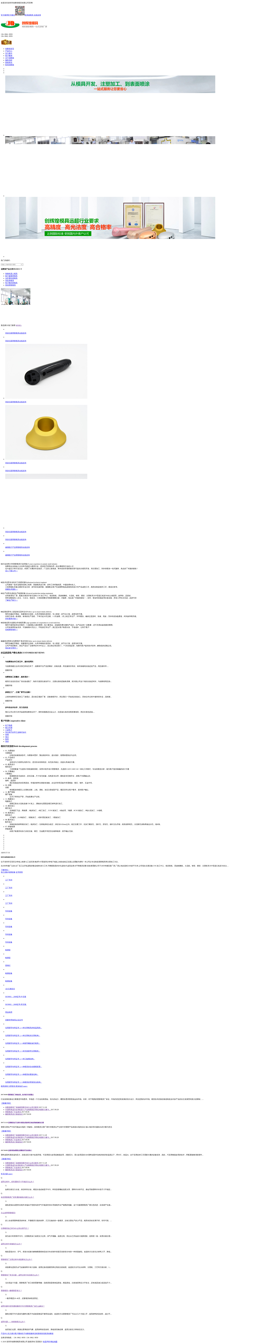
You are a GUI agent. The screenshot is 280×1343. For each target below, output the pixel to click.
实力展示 (8, 53)
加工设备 (4, 1079)
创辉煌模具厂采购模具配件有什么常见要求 (22, 1314)
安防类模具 (9, 280)
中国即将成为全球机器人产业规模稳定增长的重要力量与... (28, 1316)
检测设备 (11, 1079)
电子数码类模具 (11, 283)
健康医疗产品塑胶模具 (14, 707)
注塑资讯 (12, 1293)
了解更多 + (5, 1076)
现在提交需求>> (11, 854)
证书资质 (19, 1079)
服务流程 (8, 60)
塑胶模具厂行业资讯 (13, 1318)
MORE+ (19, 325)
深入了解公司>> (11, 731)
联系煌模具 (29, 15)
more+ (25, 1293)
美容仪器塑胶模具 (12, 386)
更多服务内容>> (11, 825)
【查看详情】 (6, 1310)
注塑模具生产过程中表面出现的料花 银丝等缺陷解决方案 (26, 1329)
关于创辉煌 (9, 58)
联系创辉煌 (9, 65)
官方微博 (4, 15)
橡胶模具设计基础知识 (14, 1321)
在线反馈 (37, 15)
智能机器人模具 (11, 274)
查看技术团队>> (11, 749)
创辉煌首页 (9, 49)
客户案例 (8, 56)
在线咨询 (22, 386)
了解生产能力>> (11, 760)
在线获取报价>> (11, 836)
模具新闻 (4, 1293)
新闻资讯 (8, 62)
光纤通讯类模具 (11, 278)
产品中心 (8, 51)
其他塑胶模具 (10, 285)
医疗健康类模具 (11, 276)
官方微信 (11, 15)
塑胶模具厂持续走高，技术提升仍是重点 (21, 1301)
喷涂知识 (19, 1293)
